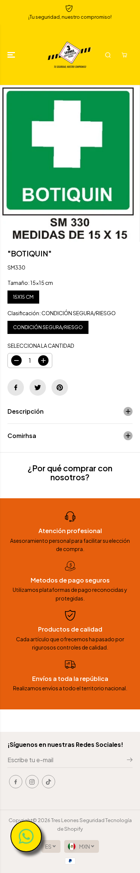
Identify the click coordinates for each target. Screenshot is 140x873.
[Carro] (124, 55)
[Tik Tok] (48, 781)
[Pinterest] (60, 387)
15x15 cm (23, 295)
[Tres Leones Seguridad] (70, 54)
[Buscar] (108, 55)
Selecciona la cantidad (40, 345)
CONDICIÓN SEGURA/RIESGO (48, 325)
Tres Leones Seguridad (78, 820)
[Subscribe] (130, 760)
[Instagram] (32, 781)
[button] (11, 55)
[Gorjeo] (37, 387)
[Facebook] (15, 387)
